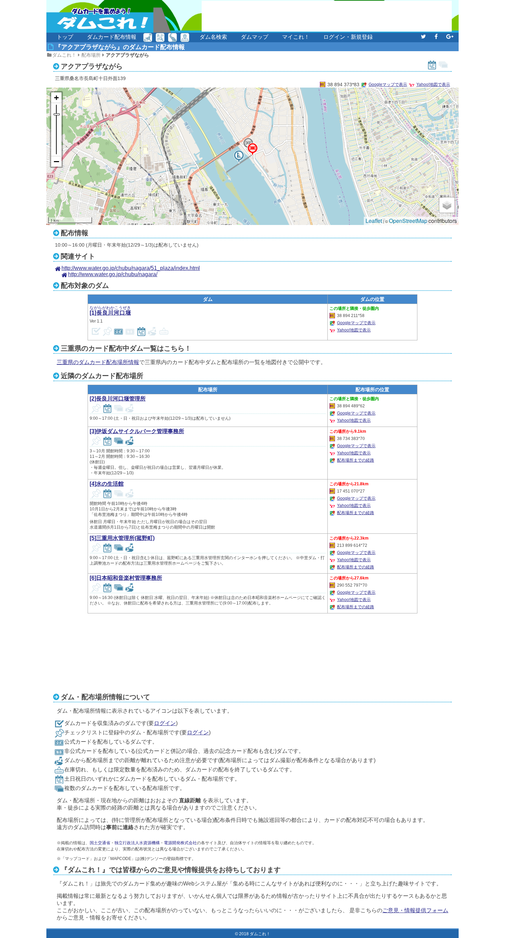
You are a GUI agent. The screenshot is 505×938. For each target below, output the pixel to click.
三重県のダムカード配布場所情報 (98, 362)
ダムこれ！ (64, 55)
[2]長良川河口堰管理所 (118, 399)
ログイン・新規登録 (348, 37)
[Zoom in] (56, 97)
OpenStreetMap (408, 221)
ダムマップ (254, 37)
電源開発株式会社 (180, 842)
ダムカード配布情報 (111, 37)
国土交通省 (100, 842)
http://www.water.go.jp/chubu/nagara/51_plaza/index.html (130, 268)
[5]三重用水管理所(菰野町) (122, 538)
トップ (65, 37)
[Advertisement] (327, 16)
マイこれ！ (296, 37)
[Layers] (446, 205)
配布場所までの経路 (355, 460)
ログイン (165, 723)
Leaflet (374, 221)
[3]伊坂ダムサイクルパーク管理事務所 (137, 431)
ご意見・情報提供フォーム (415, 910)
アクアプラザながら (127, 55)
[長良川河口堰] (238, 156)
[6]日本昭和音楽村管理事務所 (126, 578)
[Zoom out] (56, 161)
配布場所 (91, 55)
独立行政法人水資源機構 (137, 842)
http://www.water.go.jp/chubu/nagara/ (112, 274)
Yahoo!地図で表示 (433, 84)
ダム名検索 (213, 37)
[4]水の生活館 (107, 484)
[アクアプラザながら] (252, 149)
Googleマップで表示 (388, 84)
